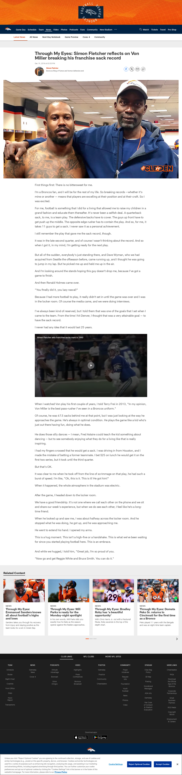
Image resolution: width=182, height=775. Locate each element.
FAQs (172, 674)
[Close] (177, 764)
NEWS (32, 665)
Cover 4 (33, 677)
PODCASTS (54, 665)
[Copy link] (143, 69)
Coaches (10, 684)
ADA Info (148, 693)
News (125, 695)
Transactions (10, 705)
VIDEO (77, 665)
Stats (10, 693)
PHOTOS (101, 665)
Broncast (54, 677)
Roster (10, 674)
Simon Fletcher (52, 68)
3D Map (148, 677)
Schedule (10, 670)
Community (101, 679)
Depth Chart (10, 679)
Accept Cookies (163, 764)
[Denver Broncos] (91, 750)
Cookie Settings (116, 764)
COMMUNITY (125, 665)
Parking (148, 681)
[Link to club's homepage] (8, 29)
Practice (102, 674)
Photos (125, 700)
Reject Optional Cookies (139, 764)
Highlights (78, 670)
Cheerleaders (102, 684)
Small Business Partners (171, 700)
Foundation (125, 684)
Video (125, 705)
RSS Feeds (172, 707)
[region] (91, 764)
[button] (91, 365)
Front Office (10, 688)
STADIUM (148, 665)
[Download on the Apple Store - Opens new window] (81, 737)
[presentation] (177, 639)
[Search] (140, 29)
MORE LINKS (172, 665)
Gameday (101, 670)
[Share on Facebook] (126, 70)
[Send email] (137, 70)
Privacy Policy (61, 772)
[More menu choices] (115, 29)
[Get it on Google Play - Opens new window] (100, 738)
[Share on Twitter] (132, 70)
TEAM (10, 665)
